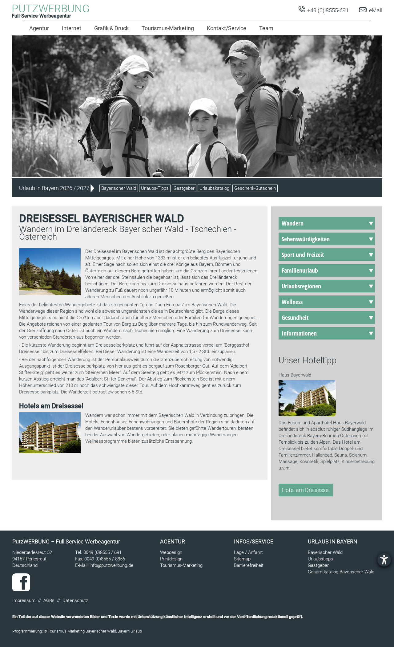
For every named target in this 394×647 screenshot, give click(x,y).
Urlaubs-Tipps (155, 188)
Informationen (299, 333)
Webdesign (171, 552)
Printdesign (171, 559)
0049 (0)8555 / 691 (102, 552)
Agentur (39, 28)
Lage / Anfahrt (248, 552)
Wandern (293, 223)
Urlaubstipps (320, 559)
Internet (71, 28)
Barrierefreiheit (248, 565)
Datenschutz (75, 600)
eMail (375, 10)
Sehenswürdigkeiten (306, 239)
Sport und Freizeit (303, 254)
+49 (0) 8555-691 (327, 10)
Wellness (292, 302)
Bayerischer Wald (118, 188)
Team (266, 28)
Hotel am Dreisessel (306, 490)
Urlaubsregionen (301, 286)
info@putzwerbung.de (111, 565)
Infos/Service (253, 541)
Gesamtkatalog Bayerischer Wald (341, 572)
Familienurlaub (300, 270)
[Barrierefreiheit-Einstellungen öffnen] (384, 560)
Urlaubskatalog (214, 188)
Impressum (23, 600)
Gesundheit (295, 317)
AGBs (48, 600)
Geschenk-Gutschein (255, 188)
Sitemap (242, 559)
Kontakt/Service (226, 28)
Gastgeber (184, 188)
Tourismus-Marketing (168, 28)
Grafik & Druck (111, 28)
